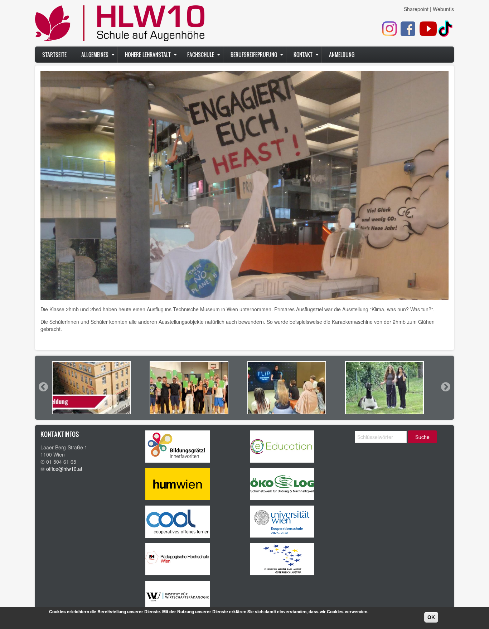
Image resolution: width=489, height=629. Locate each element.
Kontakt (303, 54)
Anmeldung (341, 54)
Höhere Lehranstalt (148, 54)
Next (445, 387)
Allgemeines (94, 54)
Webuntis (443, 9)
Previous (43, 387)
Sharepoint (416, 9)
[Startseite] (119, 25)
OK (431, 617)
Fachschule (200, 54)
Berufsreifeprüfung (254, 54)
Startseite (54, 54)
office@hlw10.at (64, 468)
